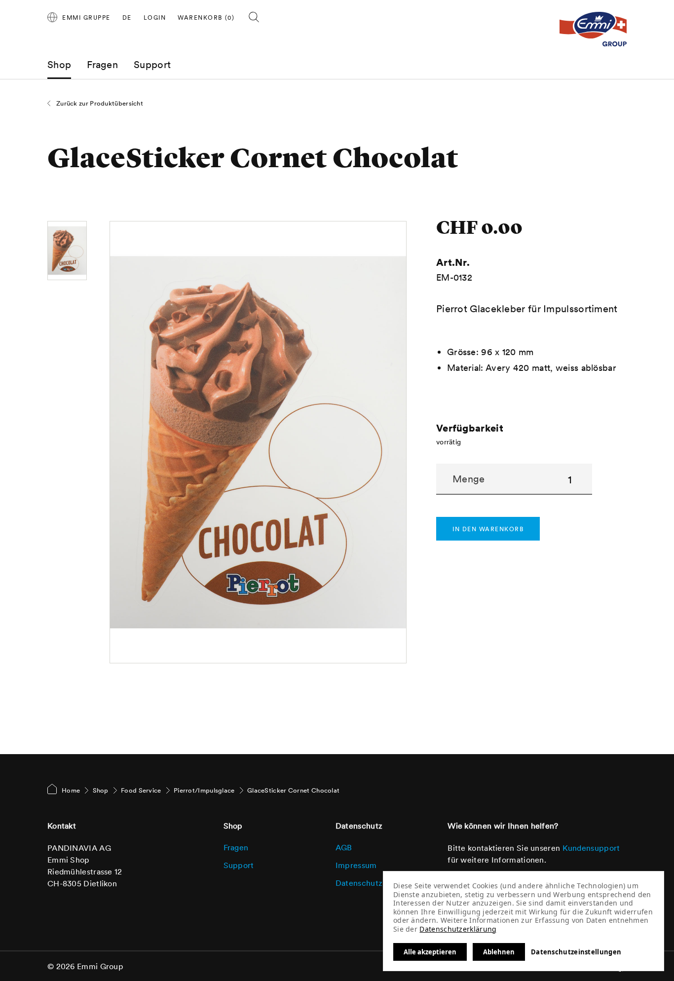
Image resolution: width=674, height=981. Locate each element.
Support (152, 64)
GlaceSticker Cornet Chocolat (293, 790)
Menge (468, 478)
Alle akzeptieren (430, 951)
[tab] (155, 18)
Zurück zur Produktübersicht (99, 103)
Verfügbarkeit (469, 428)
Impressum (356, 865)
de (127, 17)
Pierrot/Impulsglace (204, 790)
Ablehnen (499, 951)
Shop (59, 64)
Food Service (141, 790)
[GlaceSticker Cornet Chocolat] (67, 250)
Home (71, 790)
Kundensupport (591, 848)
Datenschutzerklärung (457, 929)
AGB (344, 847)
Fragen (102, 64)
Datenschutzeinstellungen (576, 951)
